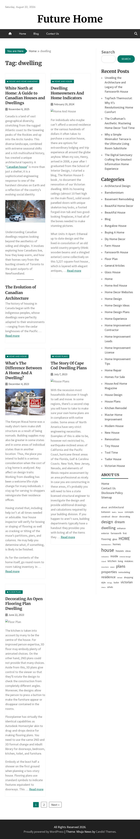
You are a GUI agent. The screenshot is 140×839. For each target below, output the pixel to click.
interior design (125, 557)
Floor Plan (111, 259)
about (104, 507)
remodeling (124, 572)
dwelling (108, 527)
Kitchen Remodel (116, 408)
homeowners (106, 544)
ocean (112, 567)
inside (114, 556)
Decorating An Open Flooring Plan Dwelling (24, 603)
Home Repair (113, 370)
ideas (128, 550)
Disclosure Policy (112, 493)
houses (120, 550)
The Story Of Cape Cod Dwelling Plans (69, 365)
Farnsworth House (116, 252)
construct (105, 516)
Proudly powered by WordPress (44, 832)
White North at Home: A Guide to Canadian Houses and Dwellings (25, 95)
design (107, 521)
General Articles (115, 265)
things (109, 583)
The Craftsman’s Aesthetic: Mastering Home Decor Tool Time (120, 123)
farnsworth (116, 533)
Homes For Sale (115, 377)
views (103, 587)
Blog (36, 34)
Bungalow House (115, 226)
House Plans (113, 401)
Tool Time (111, 452)
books (114, 512)
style (103, 582)
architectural (116, 507)
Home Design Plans (117, 312)
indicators (105, 557)
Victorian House (115, 466)
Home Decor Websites (119, 292)
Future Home (70, 19)
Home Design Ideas (117, 305)
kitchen (112, 561)
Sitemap (106, 497)
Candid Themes (106, 832)
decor (115, 516)
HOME (124, 538)
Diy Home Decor (115, 239)
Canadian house (17, 167)
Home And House (116, 285)
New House (112, 432)
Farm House (112, 246)
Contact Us (52, 34)
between (105, 511)
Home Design (113, 299)
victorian (127, 582)
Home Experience (116, 319)
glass (115, 539)
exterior (105, 533)
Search (108, 52)
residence (108, 577)
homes (117, 544)
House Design (113, 395)
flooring (106, 539)
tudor (116, 582)
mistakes (128, 561)
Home (22, 34)
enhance (121, 528)
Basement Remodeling (119, 199)
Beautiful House (115, 212)
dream (120, 521)
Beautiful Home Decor (119, 206)
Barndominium (114, 192)
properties (109, 572)
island (103, 561)
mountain (105, 567)
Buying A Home (114, 232)
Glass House (112, 272)
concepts (129, 511)
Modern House (114, 426)
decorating (124, 516)
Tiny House (112, 446)
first (125, 533)
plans (120, 566)
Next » (55, 805)
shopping (128, 577)
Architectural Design (117, 186)
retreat (119, 577)
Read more (12, 336)
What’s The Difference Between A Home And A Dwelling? (23, 370)
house (107, 550)
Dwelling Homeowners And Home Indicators (67, 93)
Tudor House (113, 459)
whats (110, 587)
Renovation (112, 439)
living (120, 561)
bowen (120, 512)
